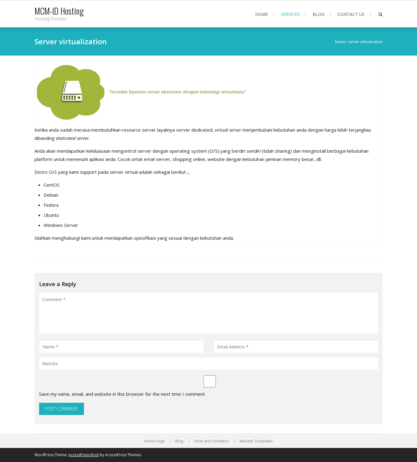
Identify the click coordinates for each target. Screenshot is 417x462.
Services (290, 14)
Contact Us (350, 14)
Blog (319, 14)
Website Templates (256, 441)
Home (261, 14)
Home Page (154, 441)
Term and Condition (211, 441)
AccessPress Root (83, 454)
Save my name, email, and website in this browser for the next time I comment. (122, 394)
